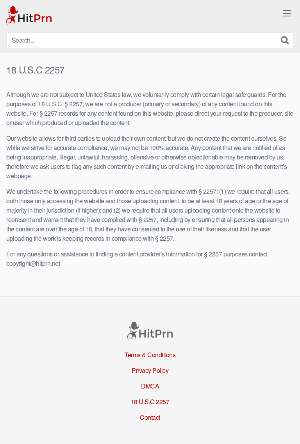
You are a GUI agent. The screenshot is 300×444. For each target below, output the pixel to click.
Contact (150, 417)
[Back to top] (286, 426)
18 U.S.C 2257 (150, 401)
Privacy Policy (150, 370)
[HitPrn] (29, 16)
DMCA (150, 385)
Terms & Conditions (150, 354)
